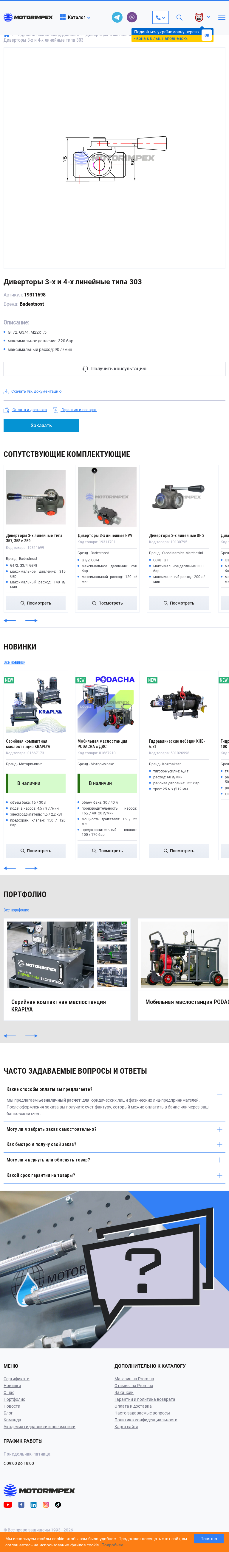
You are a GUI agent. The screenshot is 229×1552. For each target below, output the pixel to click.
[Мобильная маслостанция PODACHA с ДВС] (107, 703)
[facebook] (21, 1504)
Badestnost (32, 304)
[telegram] (117, 17)
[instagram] (46, 1504)
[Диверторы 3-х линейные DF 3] (179, 497)
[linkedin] (33, 1504)
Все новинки (14, 662)
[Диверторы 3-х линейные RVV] (107, 497)
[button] (10, 620)
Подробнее (112, 1544)
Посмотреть (39, 603)
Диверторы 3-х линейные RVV (105, 535)
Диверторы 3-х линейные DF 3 (176, 535)
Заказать (41, 425)
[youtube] (8, 1504)
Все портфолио (16, 910)
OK (207, 35)
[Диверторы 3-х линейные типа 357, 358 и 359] (36, 497)
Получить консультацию (118, 368)
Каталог (77, 17)
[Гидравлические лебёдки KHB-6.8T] (179, 703)
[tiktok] (58, 1504)
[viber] (132, 17)
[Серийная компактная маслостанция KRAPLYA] (36, 703)
